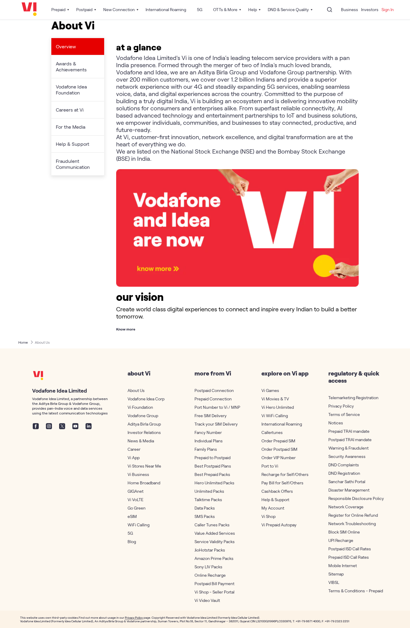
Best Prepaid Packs (212, 474)
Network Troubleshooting (352, 523)
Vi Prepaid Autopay (279, 524)
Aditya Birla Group (144, 423)
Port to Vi (269, 465)
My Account (272, 507)
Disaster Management (348, 489)
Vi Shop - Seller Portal (214, 591)
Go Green (137, 507)
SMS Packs (204, 516)
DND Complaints (343, 464)
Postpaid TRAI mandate (350, 439)
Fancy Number (208, 432)
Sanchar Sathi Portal (346, 481)
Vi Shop (268, 516)
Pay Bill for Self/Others (282, 482)
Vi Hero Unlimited (277, 407)
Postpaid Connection (214, 390)
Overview (66, 46)
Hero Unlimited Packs (214, 482)
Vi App (134, 457)
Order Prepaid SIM (278, 440)
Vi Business (138, 474)
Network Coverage (345, 506)
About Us (42, 342)
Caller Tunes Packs (212, 524)
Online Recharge (210, 575)
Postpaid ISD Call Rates (349, 548)
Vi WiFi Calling (274, 415)
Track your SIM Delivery (216, 423)
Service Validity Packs (214, 541)
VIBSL (333, 582)
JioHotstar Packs (209, 549)
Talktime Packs (208, 499)
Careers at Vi (69, 109)
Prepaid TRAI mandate (348, 431)
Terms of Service (344, 414)
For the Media (70, 127)
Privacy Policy (341, 405)
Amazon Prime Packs (214, 558)
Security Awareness (347, 456)
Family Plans (205, 449)
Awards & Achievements (71, 66)
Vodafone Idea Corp (146, 398)
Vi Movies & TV (275, 398)
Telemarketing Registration (352, 397)
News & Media (141, 440)
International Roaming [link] (166, 9)
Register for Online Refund (352, 515)
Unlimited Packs (209, 491)
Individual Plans (208, 440)
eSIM (132, 516)
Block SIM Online (344, 531)
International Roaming (281, 423)
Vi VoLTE (135, 499)
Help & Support (72, 144)
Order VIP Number (278, 457)
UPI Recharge (340, 540)
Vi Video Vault (207, 600)
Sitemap (336, 573)
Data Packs (204, 507)
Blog (132, 541)
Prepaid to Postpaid (212, 457)
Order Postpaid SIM (279, 449)
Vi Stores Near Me (144, 465)
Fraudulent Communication (73, 164)
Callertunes (272, 432)
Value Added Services (214, 533)
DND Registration (344, 473)
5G (130, 533)
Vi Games (270, 390)
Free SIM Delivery (210, 415)
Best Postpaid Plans (212, 465)
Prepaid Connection (213, 398)
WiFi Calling (138, 524)
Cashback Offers (277, 491)
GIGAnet (135, 491)
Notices (335, 422)
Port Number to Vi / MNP (217, 407)
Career (134, 449)
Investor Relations (144, 432)
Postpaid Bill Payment (214, 583)
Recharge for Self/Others (285, 474)
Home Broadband (144, 482)
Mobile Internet (342, 565)
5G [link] (199, 9)
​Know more (125, 329)
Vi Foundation (140, 407)
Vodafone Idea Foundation (71, 89)
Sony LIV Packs (208, 566)
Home (23, 342)
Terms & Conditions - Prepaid (352, 590)
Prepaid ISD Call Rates (348, 557)
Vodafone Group (143, 415)
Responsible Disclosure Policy (352, 498)
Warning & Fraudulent (348, 447)
